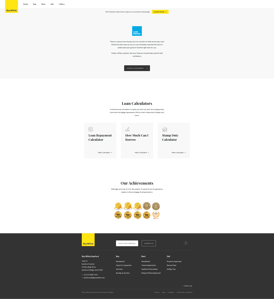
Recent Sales (171, 265)
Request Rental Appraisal (151, 273)
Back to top (188, 286)
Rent (143, 256)
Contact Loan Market (135, 68)
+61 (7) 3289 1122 (91, 275)
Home (25, 4)
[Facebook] (186, 243)
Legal (163, 292)
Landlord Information (149, 269)
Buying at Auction (123, 273)
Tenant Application (148, 265)
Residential (120, 261)
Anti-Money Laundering (184, 292)
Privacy (157, 292)
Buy (117, 256)
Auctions (119, 269)
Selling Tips (171, 269)
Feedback (171, 292)
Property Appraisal (174, 261)
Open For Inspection (124, 265)
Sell (168, 256)
